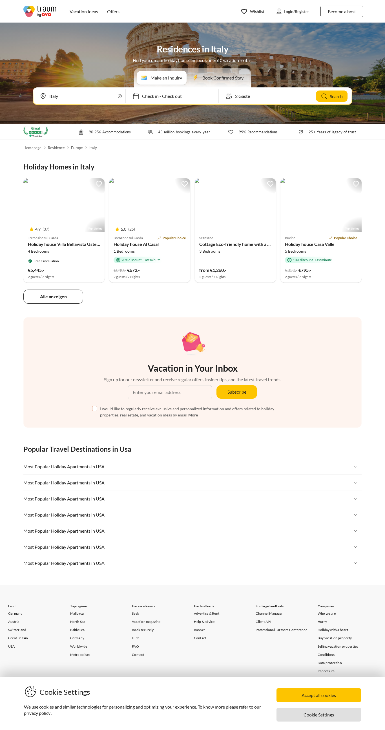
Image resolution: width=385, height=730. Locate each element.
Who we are (327, 613)
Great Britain (18, 638)
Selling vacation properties (338, 646)
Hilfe (135, 638)
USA (11, 646)
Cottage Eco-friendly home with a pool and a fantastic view (257, 244)
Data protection (330, 663)
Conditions (326, 654)
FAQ (135, 646)
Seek (135, 613)
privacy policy (37, 713)
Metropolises (80, 654)
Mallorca (77, 613)
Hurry (322, 621)
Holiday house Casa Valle (310, 244)
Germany (15, 613)
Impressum (326, 671)
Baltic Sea (77, 630)
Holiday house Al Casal (136, 244)
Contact (138, 654)
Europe (77, 147)
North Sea (77, 621)
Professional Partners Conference (281, 630)
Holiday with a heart (333, 630)
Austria (13, 621)
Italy (93, 147)
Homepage (32, 147)
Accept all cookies (319, 695)
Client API (263, 621)
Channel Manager (269, 613)
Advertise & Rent (206, 613)
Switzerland (17, 630)
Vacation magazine (146, 621)
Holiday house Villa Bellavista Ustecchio (67, 244)
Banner (199, 630)
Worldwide (78, 646)
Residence (56, 147)
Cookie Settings (319, 714)
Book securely (143, 630)
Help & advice (204, 621)
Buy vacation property (335, 638)
